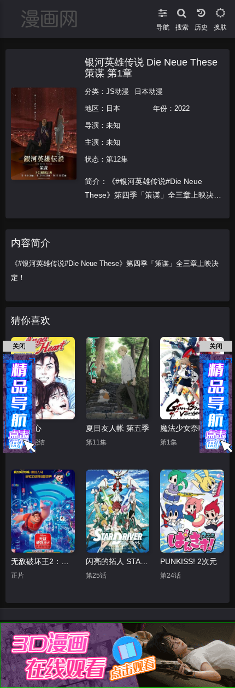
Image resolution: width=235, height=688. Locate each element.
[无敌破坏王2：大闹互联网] (43, 511)
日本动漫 (148, 91)
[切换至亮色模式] (220, 11)
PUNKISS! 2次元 (188, 561)
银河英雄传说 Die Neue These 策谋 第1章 (151, 68)
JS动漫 (117, 91)
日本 (113, 108)
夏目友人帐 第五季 (117, 428)
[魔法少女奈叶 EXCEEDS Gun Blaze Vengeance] (192, 378)
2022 (182, 108)
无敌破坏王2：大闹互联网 (43, 561)
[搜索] (181, 11)
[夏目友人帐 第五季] (118, 378)
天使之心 (26, 428)
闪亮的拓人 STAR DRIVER (118, 561)
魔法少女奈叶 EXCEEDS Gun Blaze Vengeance (192, 428)
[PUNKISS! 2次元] (192, 511)
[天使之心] (43, 378)
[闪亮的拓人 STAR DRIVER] (118, 511)
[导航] (162, 11)
